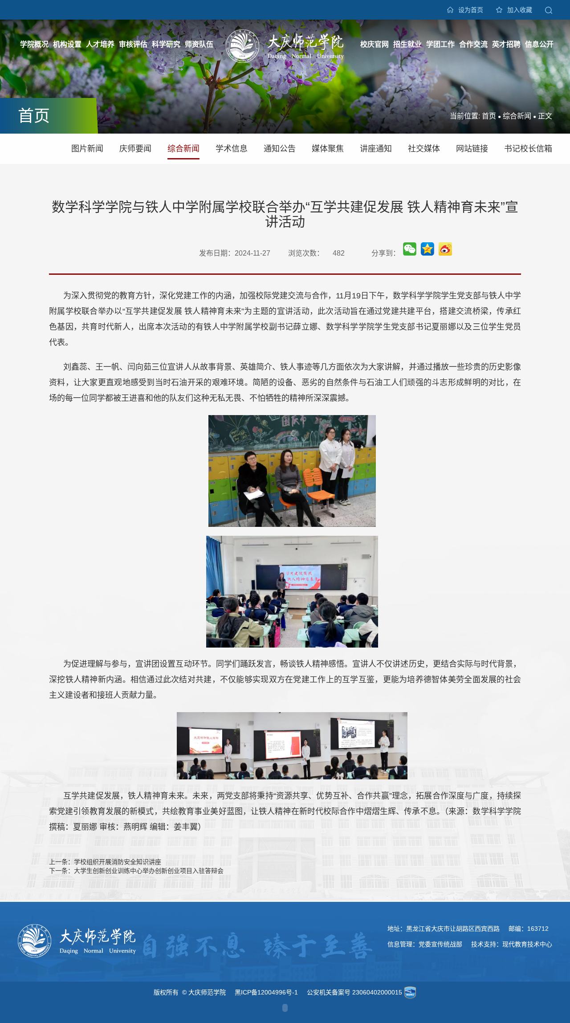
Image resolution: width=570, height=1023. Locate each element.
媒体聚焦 (328, 148)
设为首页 (470, 9)
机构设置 (67, 44)
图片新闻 (87, 148)
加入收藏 (519, 9)
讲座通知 (376, 148)
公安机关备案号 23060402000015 (354, 992)
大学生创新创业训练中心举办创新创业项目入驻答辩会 (149, 870)
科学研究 (166, 44)
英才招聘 (506, 44)
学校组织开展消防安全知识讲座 (117, 861)
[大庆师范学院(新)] (285, 45)
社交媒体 (424, 148)
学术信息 (232, 148)
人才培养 (100, 44)
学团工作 (440, 44)
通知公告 (280, 148)
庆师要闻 (135, 148)
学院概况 (34, 44)
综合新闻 (517, 116)
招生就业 (407, 44)
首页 (489, 116)
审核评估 (133, 44)
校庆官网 (374, 44)
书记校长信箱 (528, 148)
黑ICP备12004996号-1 (266, 992)
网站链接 (472, 148)
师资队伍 (199, 44)
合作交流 (473, 44)
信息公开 (539, 44)
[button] (548, 10)
